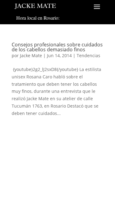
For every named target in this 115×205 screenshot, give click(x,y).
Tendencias (88, 55)
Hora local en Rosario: (37, 17)
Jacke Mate (31, 55)
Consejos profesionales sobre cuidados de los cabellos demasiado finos (57, 47)
